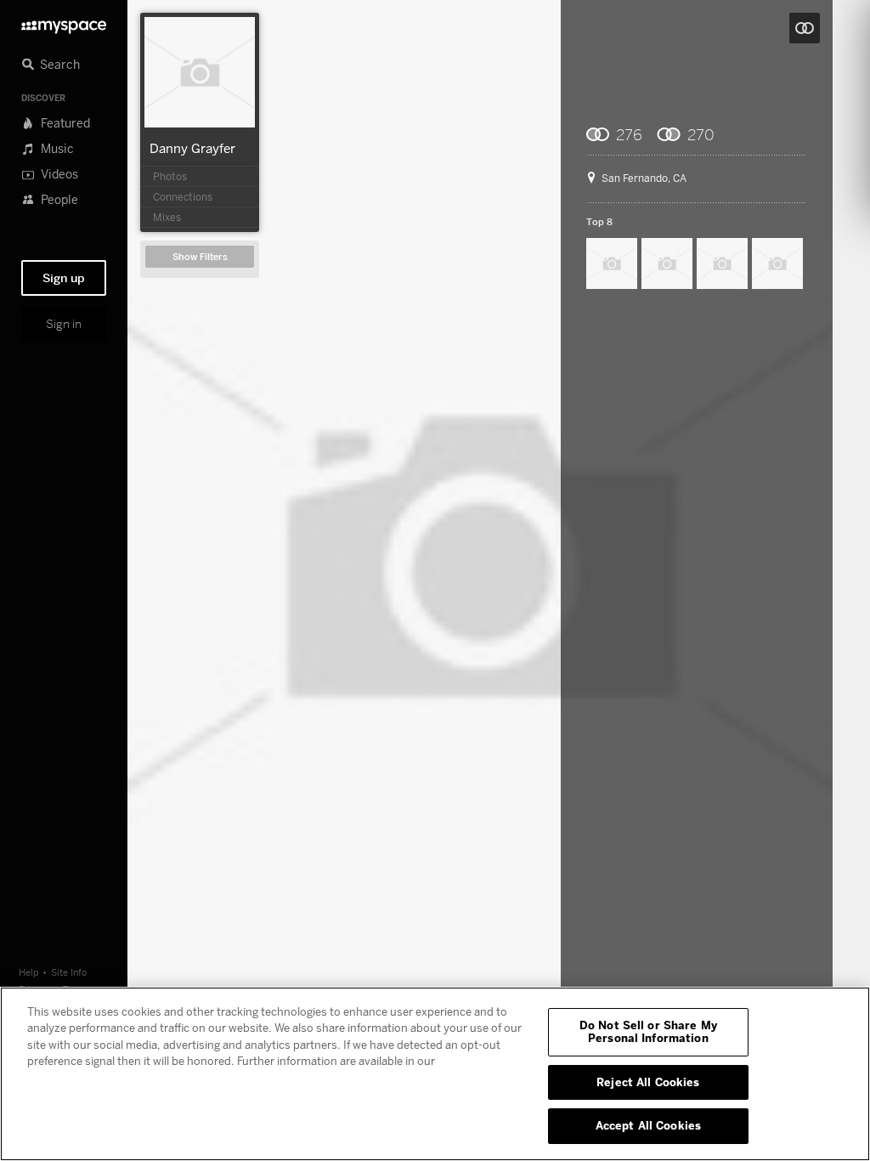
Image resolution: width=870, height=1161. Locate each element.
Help (29, 972)
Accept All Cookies (648, 1125)
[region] (435, 1074)
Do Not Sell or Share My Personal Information (648, 1031)
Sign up (63, 278)
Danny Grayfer (192, 147)
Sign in (64, 323)
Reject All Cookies (647, 1082)
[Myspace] (63, 22)
